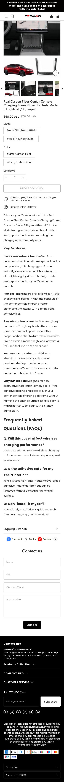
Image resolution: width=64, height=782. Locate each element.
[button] (6, 16)
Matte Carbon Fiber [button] (19, 154)
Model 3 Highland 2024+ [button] (22, 130)
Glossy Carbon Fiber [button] (19, 162)
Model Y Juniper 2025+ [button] (21, 139)
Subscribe (50, 701)
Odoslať (32, 625)
